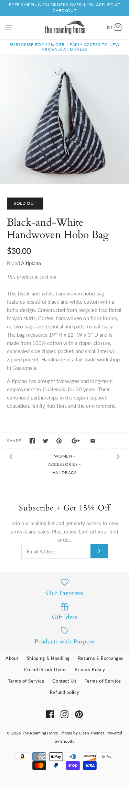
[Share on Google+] (76, 440)
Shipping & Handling (48, 658)
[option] (64, 119)
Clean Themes (91, 732)
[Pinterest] (79, 714)
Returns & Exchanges (100, 658)
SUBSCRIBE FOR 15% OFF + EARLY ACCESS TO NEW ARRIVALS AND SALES (65, 47)
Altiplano (31, 263)
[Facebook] (50, 714)
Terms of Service (26, 681)
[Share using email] (92, 440)
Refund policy (64, 692)
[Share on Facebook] (32, 440)
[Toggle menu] (8, 27)
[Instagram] (64, 714)
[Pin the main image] (59, 440)
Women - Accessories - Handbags (64, 464)
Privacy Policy (90, 669)
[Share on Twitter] (45, 440)
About (12, 658)
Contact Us (64, 681)
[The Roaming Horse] (64, 27)
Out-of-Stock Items (45, 669)
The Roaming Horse (40, 732)
